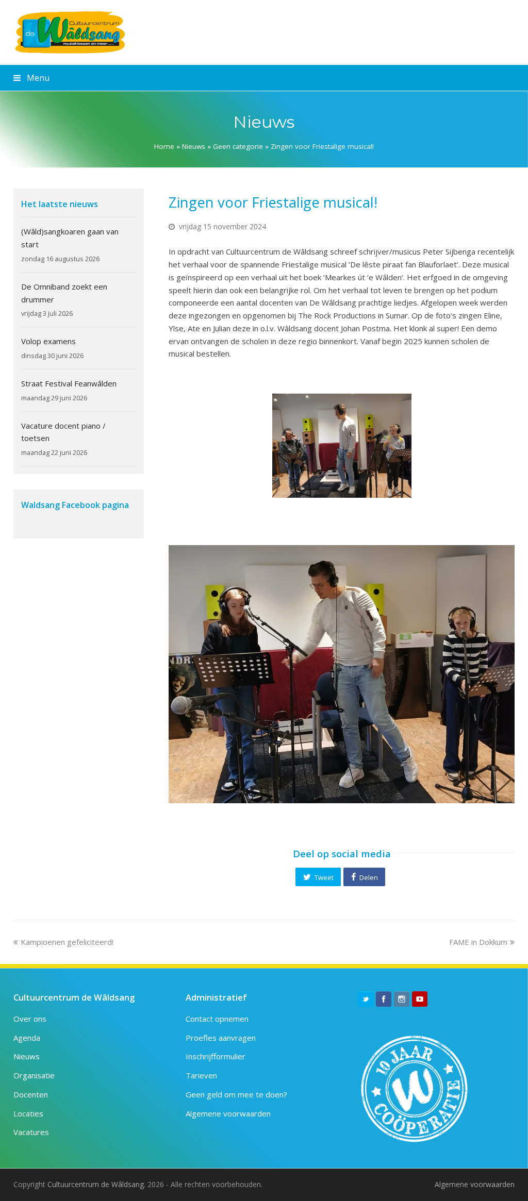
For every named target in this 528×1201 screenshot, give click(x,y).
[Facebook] (383, 999)
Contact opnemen (217, 1018)
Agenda (26, 1038)
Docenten (30, 1094)
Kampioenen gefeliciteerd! (66, 942)
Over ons (29, 1018)
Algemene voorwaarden (228, 1113)
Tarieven (201, 1075)
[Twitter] (365, 999)
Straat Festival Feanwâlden (69, 383)
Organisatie (34, 1075)
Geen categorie (238, 146)
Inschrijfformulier (215, 1056)
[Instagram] (401, 999)
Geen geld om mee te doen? (236, 1094)
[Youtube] (419, 999)
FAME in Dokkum (478, 942)
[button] (318, 877)
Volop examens (48, 341)
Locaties (28, 1113)
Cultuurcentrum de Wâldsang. (96, 1184)
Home (164, 146)
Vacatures (31, 1132)
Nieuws (193, 146)
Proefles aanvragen (221, 1038)
